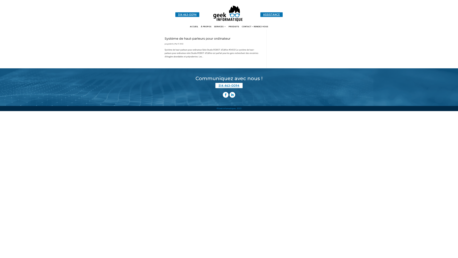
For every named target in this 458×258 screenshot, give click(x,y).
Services (219, 26)
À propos (206, 26)
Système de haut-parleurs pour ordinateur (197, 38)
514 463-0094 (187, 14)
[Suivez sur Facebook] (226, 95)
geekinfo (170, 44)
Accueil (194, 26)
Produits (234, 26)
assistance (271, 14)
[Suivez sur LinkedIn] (232, 95)
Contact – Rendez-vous (255, 26)
